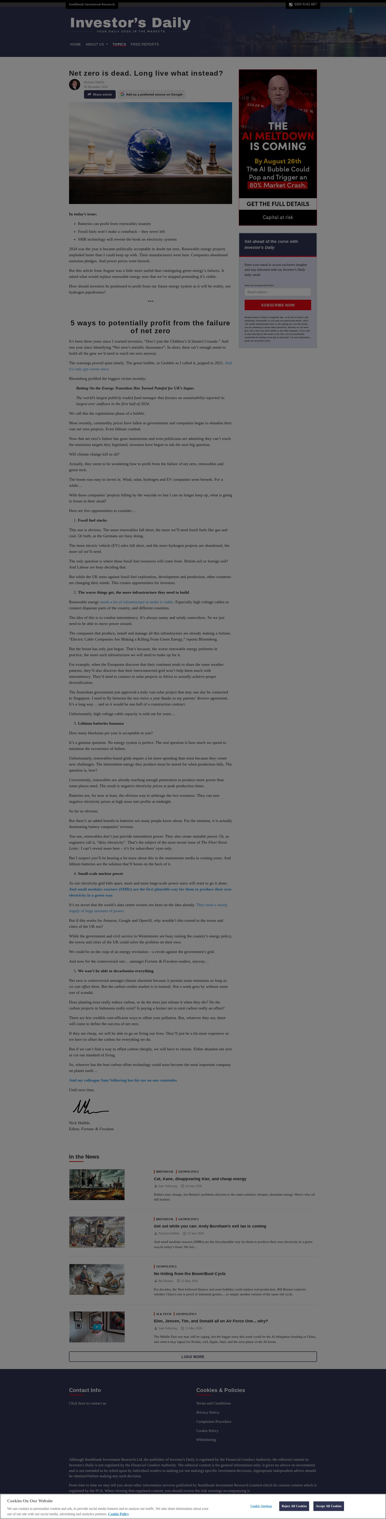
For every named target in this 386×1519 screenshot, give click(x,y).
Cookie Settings (261, 1506)
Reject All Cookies (294, 1506)
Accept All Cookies (329, 1506)
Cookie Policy (118, 1514)
